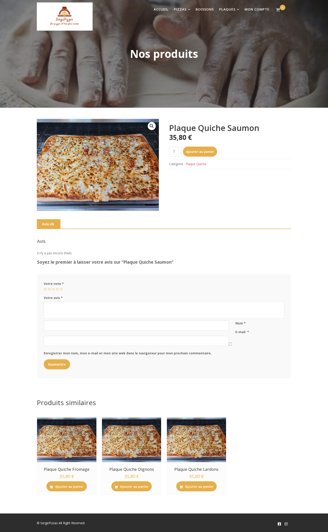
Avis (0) (48, 224)
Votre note (54, 284)
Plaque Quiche (196, 164)
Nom (240, 323)
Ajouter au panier (200, 151)
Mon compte (257, 9)
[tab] (48, 224)
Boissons (205, 9)
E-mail (242, 332)
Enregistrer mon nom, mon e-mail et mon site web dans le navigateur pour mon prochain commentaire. (128, 353)
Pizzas (180, 9)
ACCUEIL (161, 9)
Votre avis (53, 298)
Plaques (227, 9)
